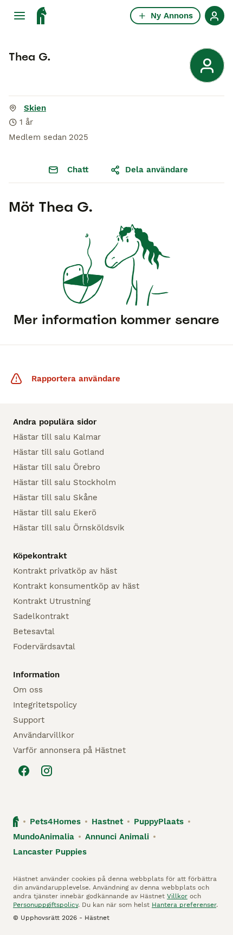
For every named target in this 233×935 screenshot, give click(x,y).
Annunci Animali (117, 837)
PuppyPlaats (159, 821)
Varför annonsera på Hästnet (69, 750)
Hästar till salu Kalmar (57, 437)
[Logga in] (214, 15)
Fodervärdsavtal (44, 646)
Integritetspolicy (45, 705)
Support (28, 720)
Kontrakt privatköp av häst (65, 571)
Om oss (28, 690)
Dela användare (156, 169)
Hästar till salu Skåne (55, 497)
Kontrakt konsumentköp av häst (76, 586)
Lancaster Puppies (50, 852)
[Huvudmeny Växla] (19, 15)
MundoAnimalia (43, 837)
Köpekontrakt (40, 556)
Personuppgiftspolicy (45, 905)
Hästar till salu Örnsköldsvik (69, 528)
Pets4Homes (55, 821)
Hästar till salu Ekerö (54, 512)
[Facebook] (24, 771)
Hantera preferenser (184, 905)
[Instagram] (46, 771)
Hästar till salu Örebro (56, 467)
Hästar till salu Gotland (58, 452)
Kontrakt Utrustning (51, 601)
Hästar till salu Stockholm (64, 482)
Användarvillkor (43, 735)
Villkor (177, 896)
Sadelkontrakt (41, 616)
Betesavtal (34, 631)
